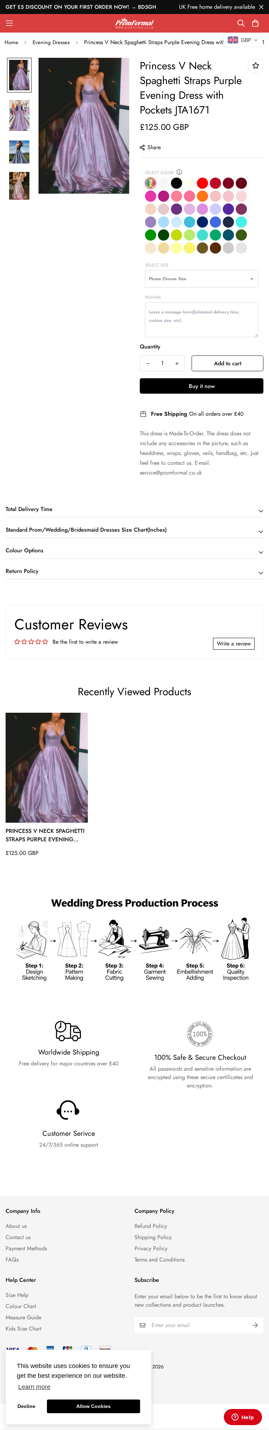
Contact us (18, 1237)
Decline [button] (26, 1406)
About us (16, 1226)
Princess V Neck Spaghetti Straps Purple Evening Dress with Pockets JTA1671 (45, 835)
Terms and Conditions (159, 1260)
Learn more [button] (34, 1386)
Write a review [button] (234, 644)
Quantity (150, 347)
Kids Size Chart (23, 1329)
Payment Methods (26, 1248)
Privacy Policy (150, 1248)
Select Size (157, 265)
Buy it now (202, 386)
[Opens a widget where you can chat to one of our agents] (242, 1417)
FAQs (12, 1260)
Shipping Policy (153, 1237)
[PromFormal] (134, 23)
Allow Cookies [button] (93, 1406)
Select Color (159, 173)
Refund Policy (150, 1226)
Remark (153, 297)
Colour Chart (21, 1306)
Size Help (17, 1295)
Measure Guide (23, 1317)
